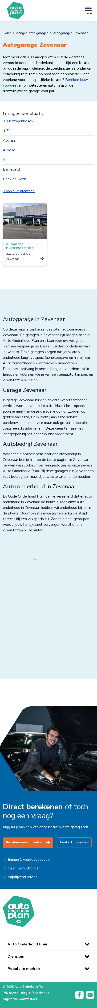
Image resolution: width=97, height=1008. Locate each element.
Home (7, 33)
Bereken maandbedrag (25, 842)
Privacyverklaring (15, 993)
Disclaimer (39, 993)
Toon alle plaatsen (19, 191)
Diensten (16, 956)
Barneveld (11, 169)
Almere (9, 150)
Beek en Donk (14, 179)
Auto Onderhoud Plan (27, 944)
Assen (8, 159)
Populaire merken (24, 968)
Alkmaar (10, 140)
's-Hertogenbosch (18, 121)
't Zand (9, 130)
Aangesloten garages (32, 33)
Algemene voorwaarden (20, 999)
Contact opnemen (74, 842)
